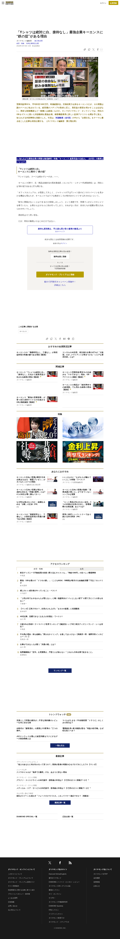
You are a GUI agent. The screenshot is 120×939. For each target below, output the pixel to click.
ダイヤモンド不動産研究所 (58, 902)
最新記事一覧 (60, 802)
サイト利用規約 (13, 886)
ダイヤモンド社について (103, 869)
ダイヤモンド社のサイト (58, 869)
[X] (50, 863)
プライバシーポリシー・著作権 (19, 894)
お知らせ (97, 886)
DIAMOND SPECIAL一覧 (27, 816)
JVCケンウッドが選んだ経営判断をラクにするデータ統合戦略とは (37, 737)
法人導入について (14, 910)
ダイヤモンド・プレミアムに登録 (60, 274)
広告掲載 (11, 902)
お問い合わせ (12, 906)
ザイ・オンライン (55, 894)
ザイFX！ (52, 898)
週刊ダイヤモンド (55, 878)
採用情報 (97, 882)
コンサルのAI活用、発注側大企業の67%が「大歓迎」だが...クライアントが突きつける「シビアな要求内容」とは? (82, 354)
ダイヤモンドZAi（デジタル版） (60, 886)
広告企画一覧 (67, 816)
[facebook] (60, 863)
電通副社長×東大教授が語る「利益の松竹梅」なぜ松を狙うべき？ (82, 729)
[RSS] (70, 863)
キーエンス (23, 331)
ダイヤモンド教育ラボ (56, 918)
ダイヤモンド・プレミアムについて (20, 878)
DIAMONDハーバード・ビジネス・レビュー (64, 882)
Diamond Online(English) (57, 874)
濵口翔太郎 (38, 40)
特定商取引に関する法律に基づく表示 (21, 890)
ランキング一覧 (60, 670)
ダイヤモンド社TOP (101, 874)
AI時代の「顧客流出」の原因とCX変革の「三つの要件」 (37, 729)
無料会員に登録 (60, 256)
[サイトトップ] (9, 3)
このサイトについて (15, 874)
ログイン (103, 3)
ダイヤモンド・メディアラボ (59, 922)
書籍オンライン (54, 890)
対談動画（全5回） (64, 117)
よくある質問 (12, 898)
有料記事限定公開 (32, 43)
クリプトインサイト (56, 914)
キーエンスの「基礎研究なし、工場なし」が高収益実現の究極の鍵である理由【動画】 (37, 353)
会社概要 (97, 878)
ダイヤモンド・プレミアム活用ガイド (21, 882)
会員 (82, 568)
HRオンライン (54, 910)
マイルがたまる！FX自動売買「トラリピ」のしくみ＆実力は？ (82, 721)
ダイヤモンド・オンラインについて (21, 869)
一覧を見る (60, 745)
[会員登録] (113, 3)
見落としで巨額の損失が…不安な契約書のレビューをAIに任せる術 (37, 721)
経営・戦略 (20, 43)
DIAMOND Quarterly (56, 906)
